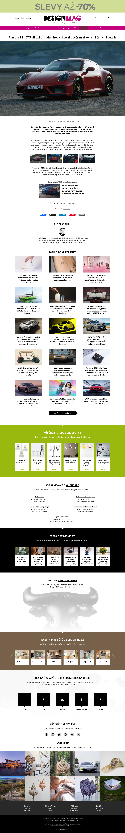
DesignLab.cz (66, 830)
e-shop (17, 18)
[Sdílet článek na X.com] (52, 214)
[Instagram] (53, 734)
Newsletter (74, 810)
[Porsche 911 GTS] (62, 78)
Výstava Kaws (39, 497)
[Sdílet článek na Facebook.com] (43, 214)
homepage (26, 28)
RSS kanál (74, 806)
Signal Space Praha (61, 517)
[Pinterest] (66, 734)
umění (100, 28)
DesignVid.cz (67, 536)
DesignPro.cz (76, 640)
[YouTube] (72, 734)
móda (75, 28)
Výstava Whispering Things (39, 507)
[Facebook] (46, 734)
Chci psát (26, 810)
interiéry (28, 18)
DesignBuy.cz (73, 433)
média (92, 28)
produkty (66, 28)
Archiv (50, 810)
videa (22, 18)
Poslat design (98, 808)
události (36, 28)
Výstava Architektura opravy (85, 497)
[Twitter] (59, 734)
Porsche (72, 203)
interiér (57, 28)
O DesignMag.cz (50, 806)
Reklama (26, 808)
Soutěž (98, 806)
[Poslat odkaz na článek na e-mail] (81, 214)
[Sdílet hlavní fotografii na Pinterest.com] (72, 214)
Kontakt (27, 806)
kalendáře (72, 485)
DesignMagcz (67, 747)
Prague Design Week (77, 678)
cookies (79, 824)
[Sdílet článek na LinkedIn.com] (62, 214)
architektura (46, 28)
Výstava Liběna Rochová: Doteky (85, 507)
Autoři (50, 808)
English (98, 810)
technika (83, 28)
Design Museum (67, 580)
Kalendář (74, 808)
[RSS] (78, 734)
